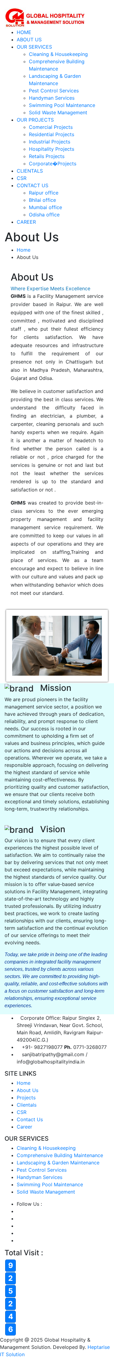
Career (24, 1127)
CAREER (26, 222)
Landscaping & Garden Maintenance (58, 1163)
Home (23, 250)
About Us (27, 1090)
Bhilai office (42, 200)
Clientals (26, 1105)
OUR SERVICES (34, 47)
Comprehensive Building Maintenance (60, 1155)
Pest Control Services (54, 91)
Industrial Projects (49, 142)
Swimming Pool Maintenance (62, 105)
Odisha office (44, 215)
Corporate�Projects (52, 163)
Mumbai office (45, 207)
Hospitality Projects (51, 149)
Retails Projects (46, 156)
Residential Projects (51, 134)
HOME (24, 32)
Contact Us (30, 1119)
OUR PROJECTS (35, 120)
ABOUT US (29, 39)
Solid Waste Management (58, 112)
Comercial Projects (51, 127)
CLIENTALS (30, 171)
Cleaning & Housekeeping (58, 54)
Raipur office (43, 193)
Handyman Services (51, 98)
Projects (26, 1097)
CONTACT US (32, 185)
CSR (21, 178)
